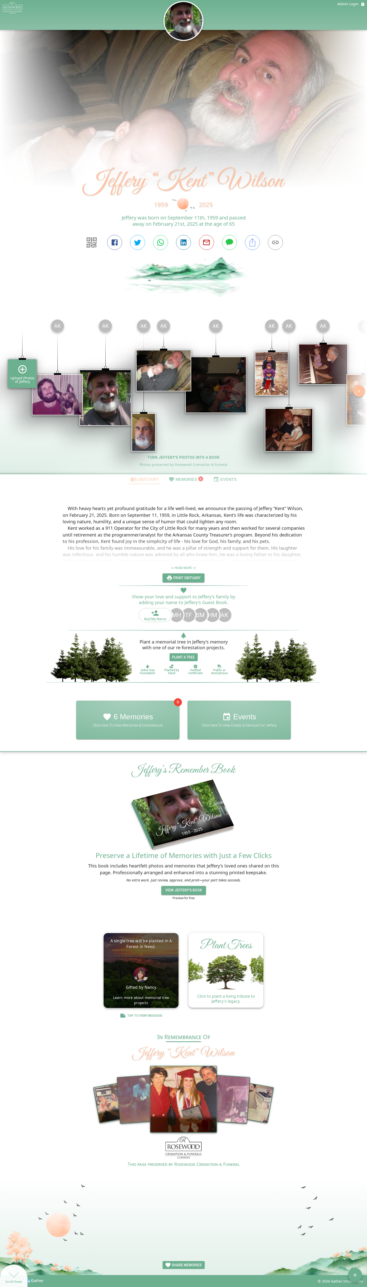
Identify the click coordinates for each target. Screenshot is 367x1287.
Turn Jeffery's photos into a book (184, 457)
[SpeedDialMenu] (355, 1275)
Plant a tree (183, 657)
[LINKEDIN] (183, 242)
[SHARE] (252, 242)
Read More (183, 568)
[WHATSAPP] (160, 242)
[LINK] (275, 242)
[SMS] (229, 242)
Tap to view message (144, 1015)
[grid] (183, 395)
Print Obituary (186, 578)
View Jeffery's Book (183, 890)
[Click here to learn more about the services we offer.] (184, 1149)
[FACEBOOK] (114, 242)
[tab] (145, 479)
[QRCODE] (91, 242)
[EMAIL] (206, 242)
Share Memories (186, 1265)
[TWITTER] (137, 242)
